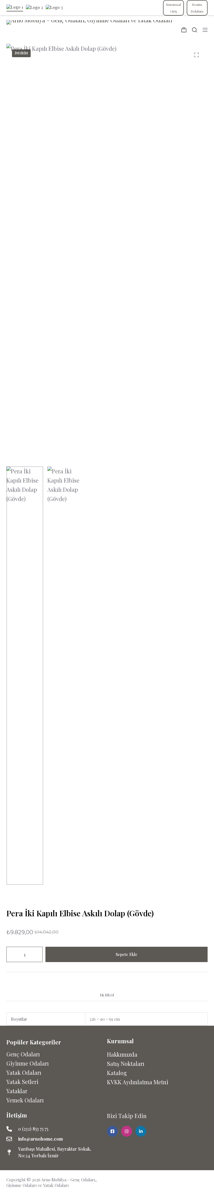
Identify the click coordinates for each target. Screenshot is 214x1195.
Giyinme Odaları (27, 1063)
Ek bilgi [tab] (107, 995)
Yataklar (16, 1091)
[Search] (194, 29)
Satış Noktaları (125, 1063)
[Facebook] (192, 1180)
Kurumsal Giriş (173, 7)
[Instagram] (204, 1180)
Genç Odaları (23, 1054)
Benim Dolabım (197, 7)
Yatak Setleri (22, 1081)
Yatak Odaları (23, 1072)
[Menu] (205, 29)
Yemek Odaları (25, 1100)
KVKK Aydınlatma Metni (137, 1082)
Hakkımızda (122, 1054)
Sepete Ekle (126, 954)
